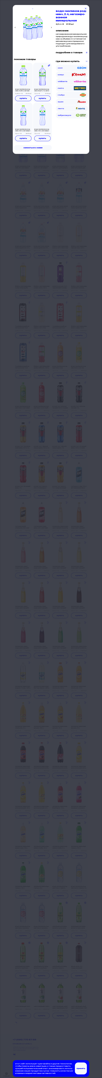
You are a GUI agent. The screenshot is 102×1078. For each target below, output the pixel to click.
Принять (80, 1068)
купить (23, 98)
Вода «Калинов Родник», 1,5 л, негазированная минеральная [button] (42, 130)
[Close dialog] (86, 9)
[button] (23, 75)
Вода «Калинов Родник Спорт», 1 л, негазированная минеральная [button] (42, 90)
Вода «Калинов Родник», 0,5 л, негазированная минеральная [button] (23, 130)
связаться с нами (32, 148)
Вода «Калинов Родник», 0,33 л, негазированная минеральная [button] (22, 90)
